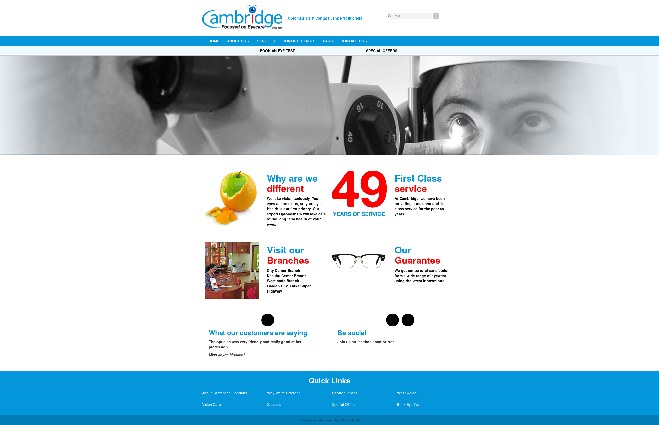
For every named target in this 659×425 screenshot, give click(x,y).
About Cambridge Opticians (224, 392)
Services (266, 40)
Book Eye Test (409, 404)
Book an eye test (277, 50)
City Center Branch (283, 270)
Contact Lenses (299, 40)
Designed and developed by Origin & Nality (329, 420)
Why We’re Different (283, 392)
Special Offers (381, 50)
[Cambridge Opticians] (243, 14)
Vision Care (211, 404)
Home (214, 40)
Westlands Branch (283, 280)
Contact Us (353, 40)
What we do (407, 392)
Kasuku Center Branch (287, 275)
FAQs (328, 40)
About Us (237, 40)
